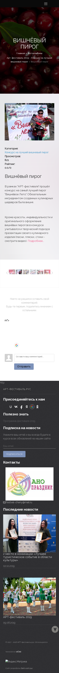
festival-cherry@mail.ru (19, 502)
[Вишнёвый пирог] (29, 121)
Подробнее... (36, 240)
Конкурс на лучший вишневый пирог (27, 152)
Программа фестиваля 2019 (19, 421)
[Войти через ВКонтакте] (16, 331)
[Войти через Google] (16, 345)
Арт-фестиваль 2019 (18, 58)
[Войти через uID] (16, 326)
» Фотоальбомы (34, 53)
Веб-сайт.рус (27, 668)
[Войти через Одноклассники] (16, 350)
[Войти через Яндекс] (16, 340)
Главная (21, 53)
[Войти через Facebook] (16, 335)
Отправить (24, 366)
